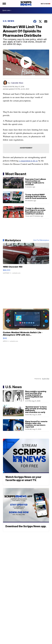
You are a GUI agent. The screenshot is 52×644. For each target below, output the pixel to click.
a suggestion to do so (28, 160)
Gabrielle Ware (17, 83)
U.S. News (8, 21)
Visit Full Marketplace (41, 240)
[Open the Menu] (4, 4)
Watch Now (45, 3)
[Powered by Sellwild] (45, 379)
